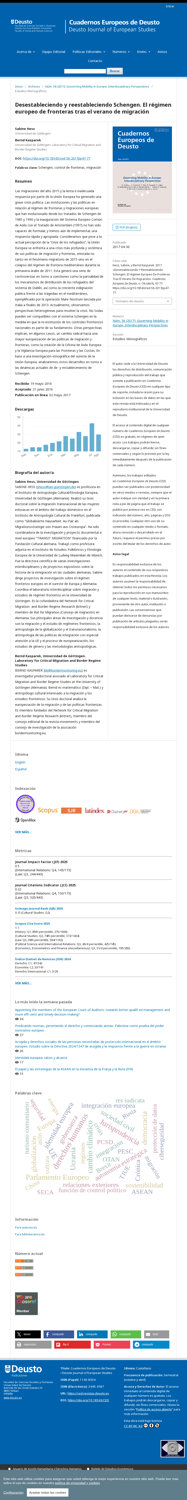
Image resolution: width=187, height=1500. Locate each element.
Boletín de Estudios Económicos (112, 1469)
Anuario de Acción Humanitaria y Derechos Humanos (47, 1469)
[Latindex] (95, 814)
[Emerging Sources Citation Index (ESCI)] (26, 814)
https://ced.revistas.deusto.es (88, 1393)
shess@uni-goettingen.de (56, 487)
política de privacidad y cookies (77, 1483)
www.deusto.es (13, 1397)
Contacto (95, 61)
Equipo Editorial (53, 51)
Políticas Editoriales (87, 51)
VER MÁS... (23, 832)
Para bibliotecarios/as (30, 1234)
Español (21, 769)
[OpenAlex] (26, 823)
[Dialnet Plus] (118, 814)
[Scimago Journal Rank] (72, 814)
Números (119, 51)
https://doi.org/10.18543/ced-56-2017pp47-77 (56, 158)
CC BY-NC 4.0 (133, 1426)
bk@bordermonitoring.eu (63, 670)
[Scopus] (49, 814)
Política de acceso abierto (154, 1409)
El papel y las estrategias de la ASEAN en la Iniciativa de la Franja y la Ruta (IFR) (74, 1069)
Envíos (142, 51)
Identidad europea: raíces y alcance (41, 1057)
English (20, 762)
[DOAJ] (141, 814)
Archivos (34, 86)
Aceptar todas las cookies (47, 1492)
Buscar (115, 71)
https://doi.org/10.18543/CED (88, 1400)
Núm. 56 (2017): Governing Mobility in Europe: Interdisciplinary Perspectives (97, 86)
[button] (28, 1334)
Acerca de (24, 51)
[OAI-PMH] (173, 1456)
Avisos (162, 51)
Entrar (170, 6)
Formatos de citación (130, 301)
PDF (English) (128, 227)
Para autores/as (26, 1227)
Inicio (19, 86)
